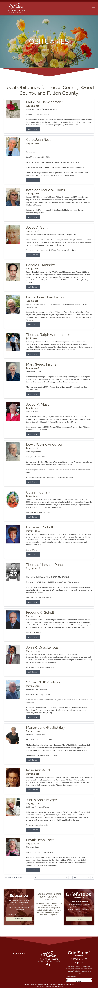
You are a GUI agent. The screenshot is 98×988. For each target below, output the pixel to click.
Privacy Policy (39, 986)
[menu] (93, 8)
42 (88, 877)
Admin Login (59, 986)
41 (83, 877)
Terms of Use (49, 986)
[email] (51, 965)
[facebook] (47, 965)
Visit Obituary (33, 129)
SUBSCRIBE (19, 919)
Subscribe (79, 981)
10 (75, 877)
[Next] (92, 878)
